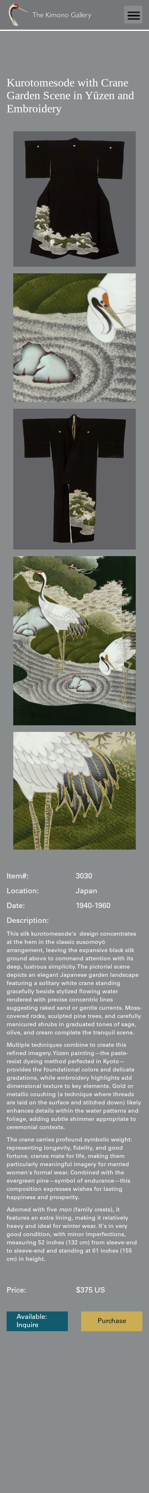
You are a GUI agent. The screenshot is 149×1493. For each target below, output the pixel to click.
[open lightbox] (74, 199)
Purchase (112, 1321)
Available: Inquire (32, 1321)
